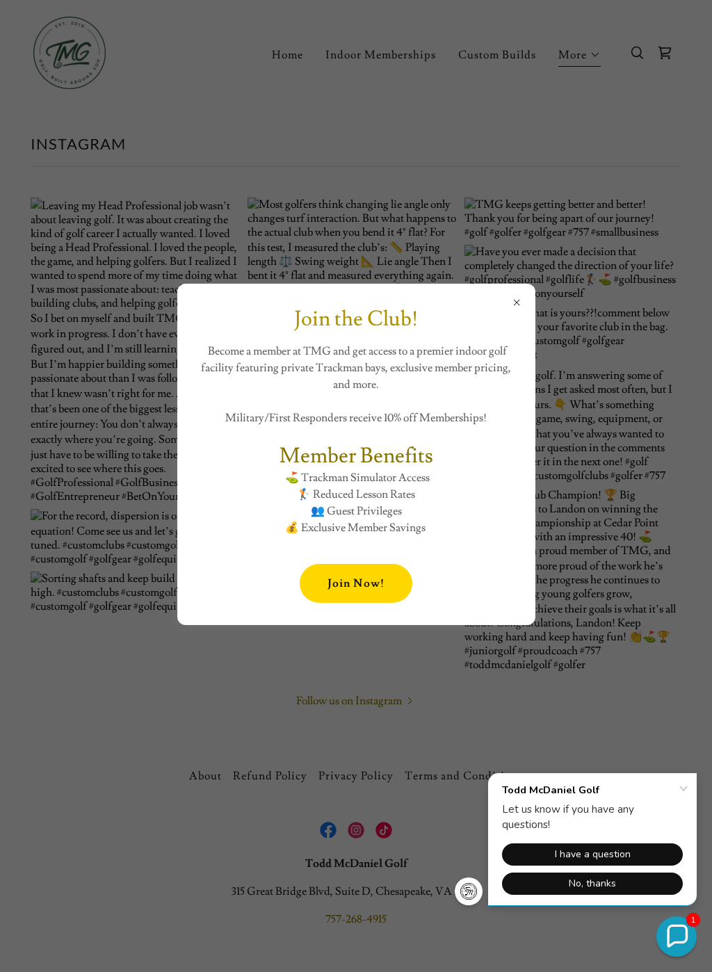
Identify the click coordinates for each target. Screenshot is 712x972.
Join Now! (355, 583)
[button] (676, 936)
